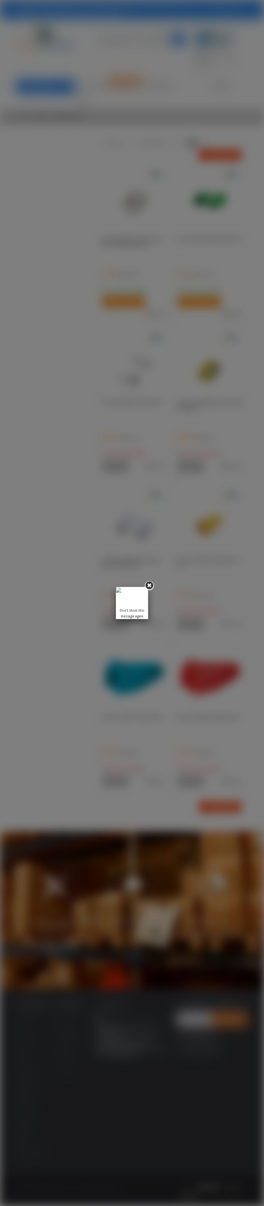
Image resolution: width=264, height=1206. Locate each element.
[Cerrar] (149, 585)
